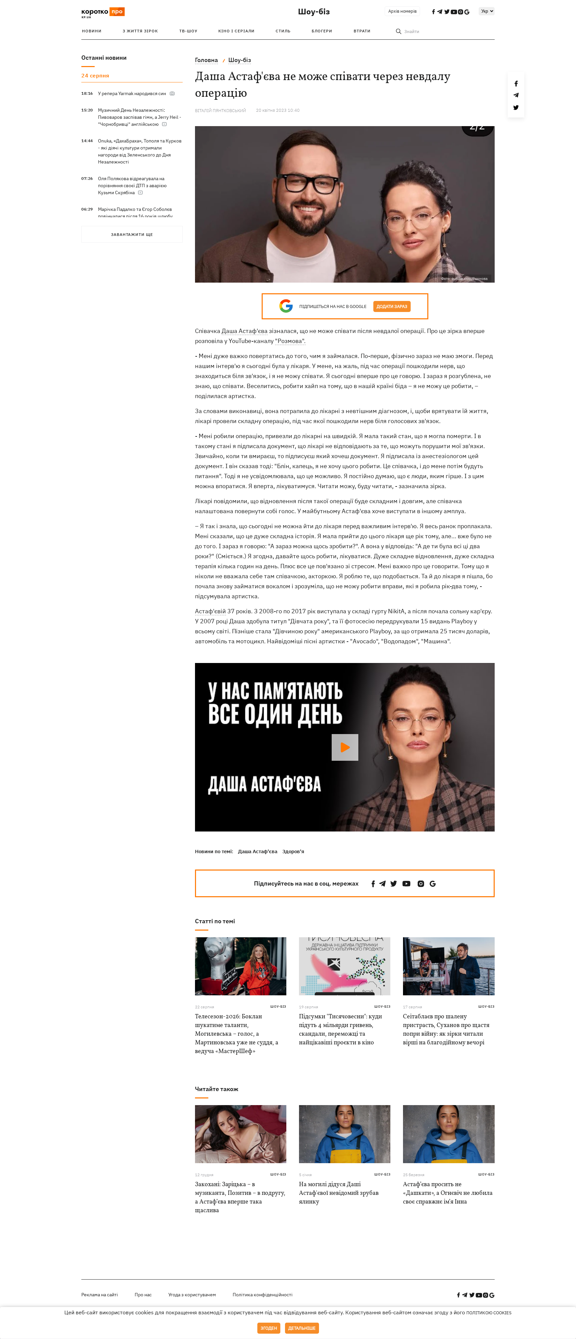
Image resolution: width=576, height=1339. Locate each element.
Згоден (269, 1328)
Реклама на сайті (99, 1295)
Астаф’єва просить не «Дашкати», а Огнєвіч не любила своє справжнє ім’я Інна (448, 1193)
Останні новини (104, 57)
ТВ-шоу (188, 30)
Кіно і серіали (236, 30)
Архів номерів (402, 11)
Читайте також (216, 1089)
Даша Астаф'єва (245, 331)
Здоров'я (293, 851)
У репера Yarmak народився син (132, 93)
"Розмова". (290, 341)
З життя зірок (140, 30)
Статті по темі (215, 921)
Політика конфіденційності (263, 1295)
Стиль (283, 30)
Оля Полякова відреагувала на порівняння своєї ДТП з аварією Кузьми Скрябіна (132, 186)
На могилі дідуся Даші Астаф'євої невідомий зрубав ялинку (339, 1193)
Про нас (143, 1295)
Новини (92, 30)
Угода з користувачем (192, 1295)
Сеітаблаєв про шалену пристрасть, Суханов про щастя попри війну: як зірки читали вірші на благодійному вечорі (446, 1030)
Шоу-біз (314, 11)
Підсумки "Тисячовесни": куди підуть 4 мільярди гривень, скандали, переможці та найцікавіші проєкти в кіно (340, 1030)
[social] (373, 883)
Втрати (362, 30)
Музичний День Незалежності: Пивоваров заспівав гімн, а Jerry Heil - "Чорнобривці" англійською (139, 117)
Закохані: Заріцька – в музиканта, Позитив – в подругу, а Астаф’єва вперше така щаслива (240, 1198)
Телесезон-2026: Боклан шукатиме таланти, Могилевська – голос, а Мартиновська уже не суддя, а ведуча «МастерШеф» (236, 1034)
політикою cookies (489, 1313)
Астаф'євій (210, 611)
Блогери (322, 30)
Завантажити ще (132, 234)
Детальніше (302, 1328)
